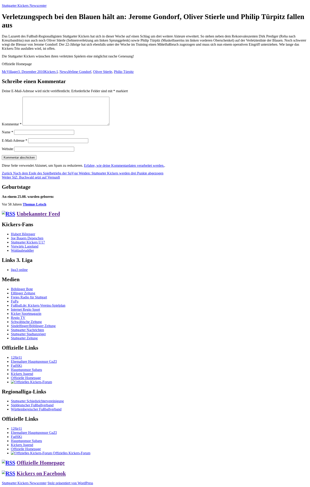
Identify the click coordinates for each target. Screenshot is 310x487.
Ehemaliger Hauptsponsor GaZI (34, 361)
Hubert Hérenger (23, 234)
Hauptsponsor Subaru (26, 370)
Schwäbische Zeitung (26, 322)
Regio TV (18, 318)
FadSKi (16, 366)
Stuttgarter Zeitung (24, 338)
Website (7, 149)
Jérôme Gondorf (79, 72)
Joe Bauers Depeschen (27, 238)
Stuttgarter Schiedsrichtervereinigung (37, 401)
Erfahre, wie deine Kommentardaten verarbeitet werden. (124, 165)
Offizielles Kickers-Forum (71, 453)
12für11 (16, 357)
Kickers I (51, 72)
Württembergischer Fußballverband (36, 409)
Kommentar (12, 124)
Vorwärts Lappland (24, 246)
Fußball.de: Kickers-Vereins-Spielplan (38, 305)
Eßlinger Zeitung (23, 293)
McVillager (10, 72)
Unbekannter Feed (38, 214)
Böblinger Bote (22, 289)
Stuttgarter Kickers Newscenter (24, 5)
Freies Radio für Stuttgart (29, 297)
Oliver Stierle (102, 72)
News (63, 72)
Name (7, 132)
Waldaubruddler (22, 250)
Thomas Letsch (34, 204)
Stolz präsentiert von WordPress (70, 483)
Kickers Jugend (22, 374)
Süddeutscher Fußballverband (32, 405)
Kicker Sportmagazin (26, 314)
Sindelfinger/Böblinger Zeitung (33, 326)
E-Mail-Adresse (14, 140)
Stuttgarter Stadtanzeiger (28, 334)
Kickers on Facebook (41, 473)
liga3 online (19, 270)
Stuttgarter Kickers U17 (28, 242)
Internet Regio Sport (25, 309)
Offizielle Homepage (26, 378)
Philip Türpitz (124, 72)
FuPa (14, 301)
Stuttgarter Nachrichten (27, 330)
